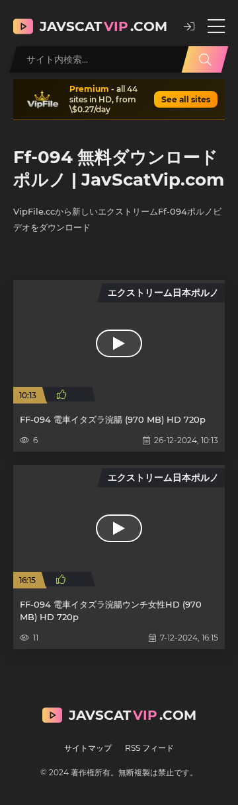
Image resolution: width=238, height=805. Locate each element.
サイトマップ (88, 748)
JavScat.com (103, 26)
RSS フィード (149, 748)
